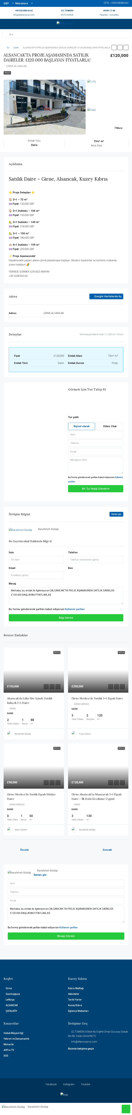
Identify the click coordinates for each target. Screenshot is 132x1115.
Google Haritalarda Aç (108, 296)
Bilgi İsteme (66, 617)
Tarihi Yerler (75, 999)
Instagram (68, 1084)
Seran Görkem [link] (21, 830)
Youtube (85, 1084)
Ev (8, 47)
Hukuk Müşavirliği (13, 1033)
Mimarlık (9, 1044)
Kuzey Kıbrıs (75, 1005)
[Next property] (121, 850)
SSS (6, 1055)
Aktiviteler (73, 994)
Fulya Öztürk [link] (85, 734)
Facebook (51, 1084)
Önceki (24, 849)
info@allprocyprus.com (23, 15)
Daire (16, 47)
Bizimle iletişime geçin (81, 1048)
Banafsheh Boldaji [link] (23, 734)
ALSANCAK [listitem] (12, 1005)
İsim (11, 552)
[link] (34, 670)
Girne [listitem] (9, 988)
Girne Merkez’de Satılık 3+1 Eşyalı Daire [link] (97, 698)
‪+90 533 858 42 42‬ (24, 10)
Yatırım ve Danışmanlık (16, 1038)
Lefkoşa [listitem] (10, 999)
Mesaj (12, 583)
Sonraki (107, 849)
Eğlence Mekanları (78, 1011)
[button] (114, 47)
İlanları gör (40, 874)
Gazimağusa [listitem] (13, 994)
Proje (7, 73)
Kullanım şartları (75, 609)
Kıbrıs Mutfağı (76, 988)
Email (12, 568)
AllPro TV (9, 1050)
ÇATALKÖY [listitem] (11, 1011)
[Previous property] (11, 850)
